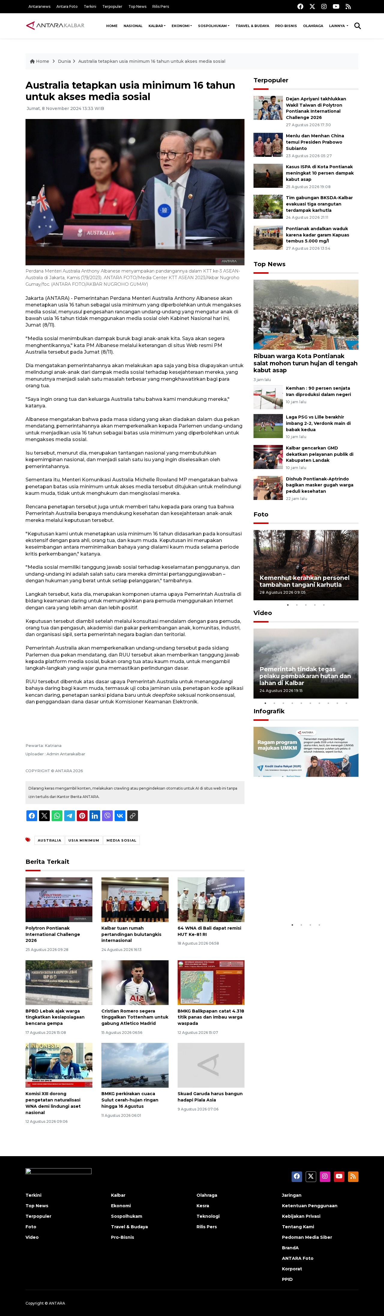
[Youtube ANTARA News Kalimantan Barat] (336, 6)
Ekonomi (181, 26)
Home (112, 26)
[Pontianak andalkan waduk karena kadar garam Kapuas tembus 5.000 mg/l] (268, 237)
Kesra (202, 1205)
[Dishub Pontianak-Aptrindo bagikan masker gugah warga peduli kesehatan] (268, 487)
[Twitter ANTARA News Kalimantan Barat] (312, 6)
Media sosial (121, 840)
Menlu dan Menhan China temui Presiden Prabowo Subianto (315, 142)
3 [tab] (306, 605)
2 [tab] (297, 605)
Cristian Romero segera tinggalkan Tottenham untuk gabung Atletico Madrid (134, 1017)
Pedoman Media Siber (307, 1237)
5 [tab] (324, 605)
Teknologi (208, 1216)
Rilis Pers (160, 6)
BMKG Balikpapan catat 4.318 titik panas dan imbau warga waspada (211, 1017)
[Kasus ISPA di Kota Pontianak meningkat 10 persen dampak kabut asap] (268, 175)
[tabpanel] (306, 565)
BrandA (290, 1248)
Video (263, 613)
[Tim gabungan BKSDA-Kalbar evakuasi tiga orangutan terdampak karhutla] (268, 206)
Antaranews (39, 6)
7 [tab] (319, 703)
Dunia (64, 61)
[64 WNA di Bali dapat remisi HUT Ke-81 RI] (211, 899)
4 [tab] (315, 605)
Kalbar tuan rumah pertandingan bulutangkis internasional (131, 934)
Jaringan (292, 1195)
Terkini (90, 6)
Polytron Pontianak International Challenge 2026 (53, 934)
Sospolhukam (212, 26)
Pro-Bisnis (286, 26)
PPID (287, 1279)
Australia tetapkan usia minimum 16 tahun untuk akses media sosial (151, 61)
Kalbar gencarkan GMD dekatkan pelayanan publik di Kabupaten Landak (319, 454)
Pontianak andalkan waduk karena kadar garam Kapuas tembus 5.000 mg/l (317, 235)
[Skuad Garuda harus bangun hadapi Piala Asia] (211, 1065)
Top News (137, 6)
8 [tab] (329, 703)
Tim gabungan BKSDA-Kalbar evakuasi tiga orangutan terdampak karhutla (319, 204)
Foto (261, 514)
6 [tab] (311, 703)
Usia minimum (83, 840)
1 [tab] (288, 605)
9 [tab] (337, 703)
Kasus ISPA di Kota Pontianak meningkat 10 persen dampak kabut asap (320, 173)
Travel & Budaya (252, 26)
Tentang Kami (298, 1226)
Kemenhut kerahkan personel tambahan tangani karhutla (305, 581)
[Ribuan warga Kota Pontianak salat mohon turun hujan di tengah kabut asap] (306, 314)
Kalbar (155, 26)
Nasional (133, 26)
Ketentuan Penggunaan (310, 1205)
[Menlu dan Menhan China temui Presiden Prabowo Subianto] (268, 145)
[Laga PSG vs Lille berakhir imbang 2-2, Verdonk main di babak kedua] (268, 425)
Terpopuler (112, 6)
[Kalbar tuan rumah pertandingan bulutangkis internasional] (134, 899)
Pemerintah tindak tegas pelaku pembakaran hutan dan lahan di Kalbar (305, 676)
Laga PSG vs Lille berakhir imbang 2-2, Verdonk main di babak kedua (318, 423)
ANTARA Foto (298, 1258)
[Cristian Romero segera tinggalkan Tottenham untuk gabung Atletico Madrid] (134, 982)
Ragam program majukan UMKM (297, 901)
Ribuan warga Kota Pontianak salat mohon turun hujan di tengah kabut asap (306, 362)
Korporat (292, 1269)
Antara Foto (67, 6)
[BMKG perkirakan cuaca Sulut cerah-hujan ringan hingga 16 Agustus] (134, 1065)
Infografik (269, 711)
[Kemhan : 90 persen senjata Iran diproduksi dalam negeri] (268, 397)
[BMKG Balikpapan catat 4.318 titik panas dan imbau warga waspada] (211, 982)
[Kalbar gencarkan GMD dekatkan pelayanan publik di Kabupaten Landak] (268, 456)
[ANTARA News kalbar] (56, 26)
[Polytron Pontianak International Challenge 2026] (59, 899)
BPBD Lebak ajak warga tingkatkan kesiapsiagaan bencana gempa (55, 1017)
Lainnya (337, 26)
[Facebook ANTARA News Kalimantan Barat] (300, 6)
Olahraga (313, 26)
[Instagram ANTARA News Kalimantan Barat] (324, 6)
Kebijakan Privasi (301, 1216)
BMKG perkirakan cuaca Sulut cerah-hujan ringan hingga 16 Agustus (129, 1100)
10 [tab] (347, 703)
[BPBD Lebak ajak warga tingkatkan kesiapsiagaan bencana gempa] (59, 982)
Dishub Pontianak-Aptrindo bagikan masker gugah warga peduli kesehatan (319, 485)
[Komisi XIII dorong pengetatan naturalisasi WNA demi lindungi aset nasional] (59, 1065)
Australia (49, 840)
